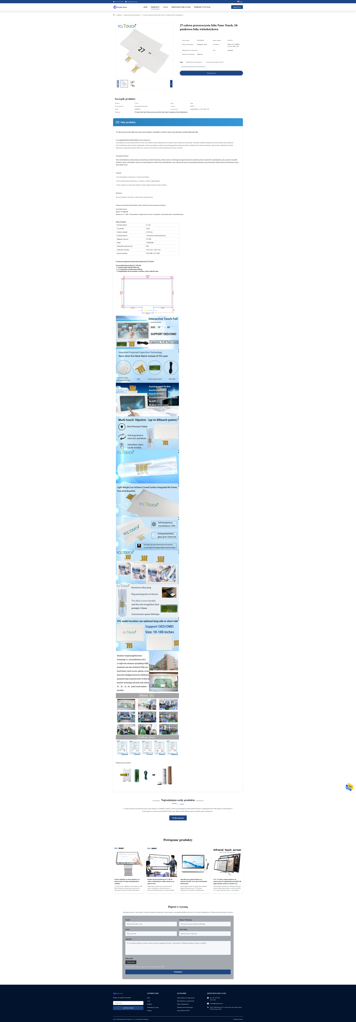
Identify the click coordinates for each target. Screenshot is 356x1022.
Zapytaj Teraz (237, 7)
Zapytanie (129, 939)
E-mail (128, 920)
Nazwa (127, 929)
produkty (119, 15)
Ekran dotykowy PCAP (183, 1010)
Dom (145, 7)
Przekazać (178, 972)
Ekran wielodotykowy (183, 1004)
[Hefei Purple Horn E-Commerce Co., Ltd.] (120, 7)
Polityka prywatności (238, 1019)
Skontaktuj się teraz (128, 890)
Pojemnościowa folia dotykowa (132, 15)
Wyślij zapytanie (178, 818)
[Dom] (114, 15)
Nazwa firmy (183, 929)
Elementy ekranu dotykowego (185, 1007)
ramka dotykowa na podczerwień (185, 998)
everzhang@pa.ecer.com (132, 1)
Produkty (155, 7)
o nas (148, 1001)
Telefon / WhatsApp (185, 920)
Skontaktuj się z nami (181, 7)
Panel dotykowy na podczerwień (185, 1001)
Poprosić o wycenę (202, 7)
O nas (165, 7)
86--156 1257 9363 (215, 998)
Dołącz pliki (129, 958)
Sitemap (149, 1010)
